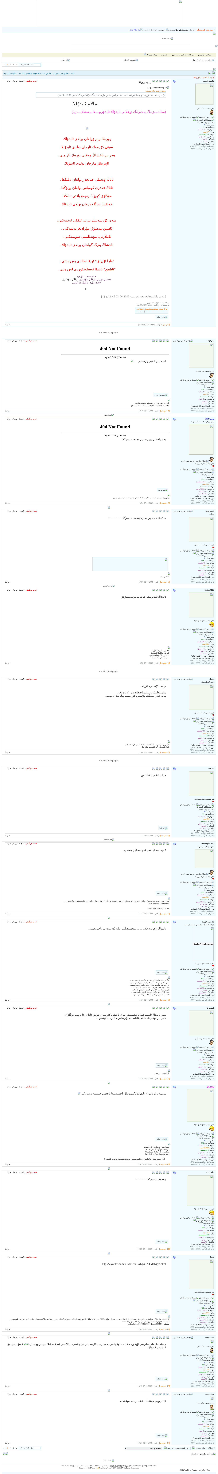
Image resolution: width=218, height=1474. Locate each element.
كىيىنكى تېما (8, 73)
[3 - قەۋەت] (165, 582)
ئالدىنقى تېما (19, 73)
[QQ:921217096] (194, 553)
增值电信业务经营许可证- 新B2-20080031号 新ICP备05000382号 (133, 1466)
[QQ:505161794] (194, 721)
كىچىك (21, 81)
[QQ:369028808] (194, 472)
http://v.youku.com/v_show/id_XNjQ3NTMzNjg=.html (134, 1263)
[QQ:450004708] (194, 885)
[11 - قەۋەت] (164, 1249)
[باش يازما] (165, 324)
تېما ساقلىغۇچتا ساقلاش (35, 73)
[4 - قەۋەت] (165, 663)
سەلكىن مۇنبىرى (206, 1454)
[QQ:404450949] (194, 1050)
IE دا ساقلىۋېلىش (67, 73)
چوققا (7, 324)
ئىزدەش (153, 30)
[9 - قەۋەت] (165, 1079)
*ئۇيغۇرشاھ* (196, 656)
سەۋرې (150, 302)
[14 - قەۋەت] (164, 1443)
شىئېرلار (164, 55)
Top (208, 1470)
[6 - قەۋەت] (165, 835)
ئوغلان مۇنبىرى (69, 279)
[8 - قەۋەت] (165, 1000)
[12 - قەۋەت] (164, 1329)
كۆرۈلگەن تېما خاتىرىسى (204, 1448)
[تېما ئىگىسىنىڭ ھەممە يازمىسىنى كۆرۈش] (157, 81)
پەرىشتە (198, 496)
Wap (203, 1470)
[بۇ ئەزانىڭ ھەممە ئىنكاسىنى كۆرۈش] (157, 341)
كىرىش (192, 30)
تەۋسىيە (161, 30)
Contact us (196, 1470)
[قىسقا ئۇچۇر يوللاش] (189, 117)
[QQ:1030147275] (194, 120)
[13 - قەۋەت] (164, 1386)
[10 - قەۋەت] (164, 1164)
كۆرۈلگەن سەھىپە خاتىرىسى (178, 1448)
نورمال (14, 81)
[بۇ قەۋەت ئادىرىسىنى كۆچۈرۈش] (153, 81)
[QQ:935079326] (194, 632)
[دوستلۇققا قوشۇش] (205, 120)
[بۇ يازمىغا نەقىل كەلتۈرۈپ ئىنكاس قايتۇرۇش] (168, 81)
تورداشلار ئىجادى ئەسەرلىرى (182, 55)
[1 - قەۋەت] (165, 411)
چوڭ (9, 81)
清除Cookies (185, 1470)
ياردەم (146, 30)
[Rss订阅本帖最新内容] (145, 55)
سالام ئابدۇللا (152, 55)
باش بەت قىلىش (52, 73)
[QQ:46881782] (194, 1220)
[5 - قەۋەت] (165, 752)
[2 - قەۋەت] (165, 503)
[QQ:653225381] (194, 1301)
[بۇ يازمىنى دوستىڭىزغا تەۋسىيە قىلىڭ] (164, 81)
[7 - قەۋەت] (165, 914)
